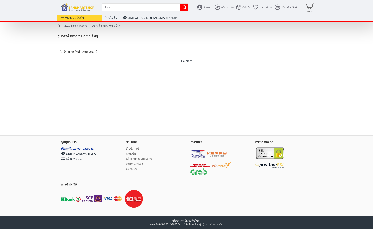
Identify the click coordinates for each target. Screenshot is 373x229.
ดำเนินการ (186, 61)
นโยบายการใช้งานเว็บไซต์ (186, 220)
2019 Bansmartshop (75, 25)
